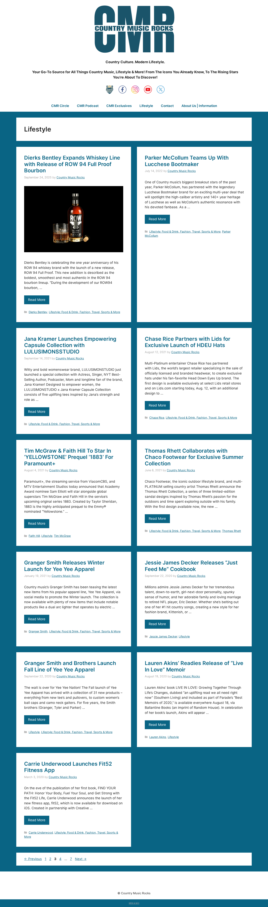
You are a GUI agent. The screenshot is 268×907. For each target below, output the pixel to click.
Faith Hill (34, 535)
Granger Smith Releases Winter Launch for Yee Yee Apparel (64, 565)
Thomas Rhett (231, 531)
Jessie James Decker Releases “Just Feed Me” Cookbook (191, 565)
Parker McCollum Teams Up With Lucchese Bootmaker (187, 160)
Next (81, 859)
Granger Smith (38, 631)
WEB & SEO (134, 903)
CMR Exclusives (119, 106)
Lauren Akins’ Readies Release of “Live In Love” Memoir (194, 666)
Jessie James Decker (163, 636)
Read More (36, 300)
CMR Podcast (87, 106)
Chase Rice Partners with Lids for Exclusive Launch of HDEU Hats (187, 342)
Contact (167, 106)
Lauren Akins (157, 737)
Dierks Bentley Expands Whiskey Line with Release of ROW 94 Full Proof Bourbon (72, 164)
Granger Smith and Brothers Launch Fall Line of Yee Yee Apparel (70, 666)
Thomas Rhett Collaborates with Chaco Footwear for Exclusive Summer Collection (194, 457)
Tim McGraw (62, 535)
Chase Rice (156, 417)
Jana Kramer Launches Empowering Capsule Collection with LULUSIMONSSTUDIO (70, 345)
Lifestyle (146, 106)
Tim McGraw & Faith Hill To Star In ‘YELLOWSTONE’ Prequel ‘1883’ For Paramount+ (68, 457)
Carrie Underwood (41, 832)
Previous (33, 859)
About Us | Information (199, 106)
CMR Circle (60, 106)
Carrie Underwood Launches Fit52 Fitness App (68, 767)
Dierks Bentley (38, 312)
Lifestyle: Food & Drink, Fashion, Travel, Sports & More (84, 312)
